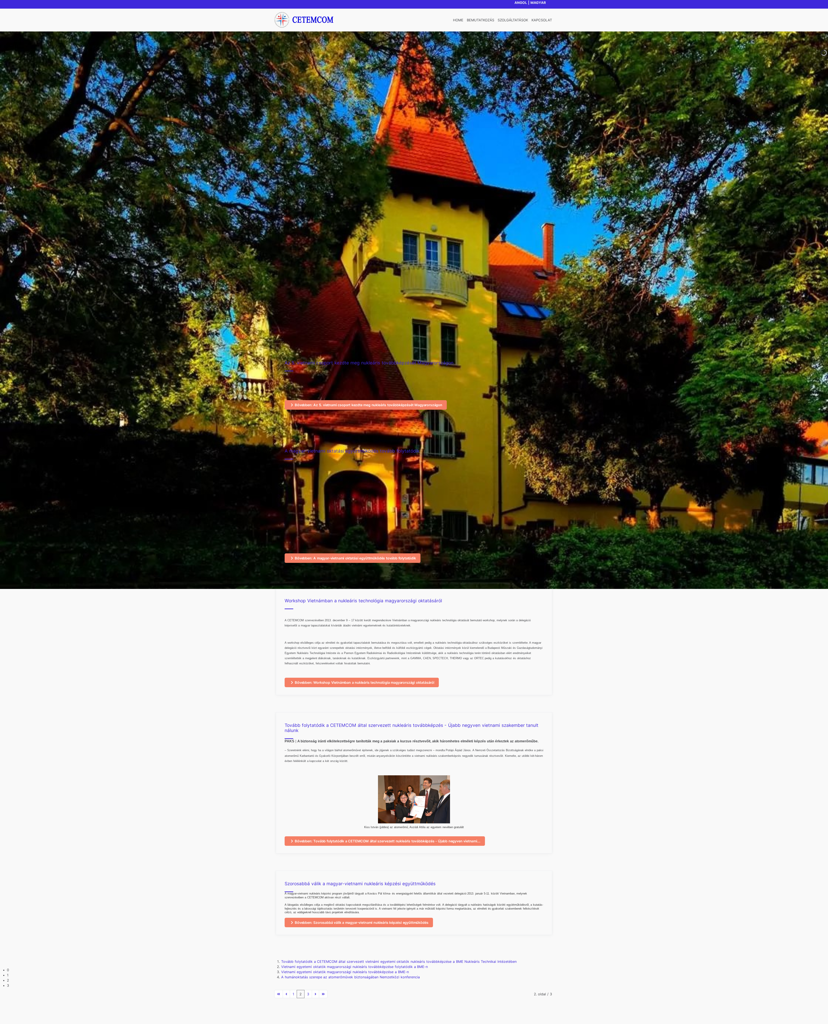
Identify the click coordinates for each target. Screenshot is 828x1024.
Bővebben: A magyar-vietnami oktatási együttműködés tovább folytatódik (355, 558)
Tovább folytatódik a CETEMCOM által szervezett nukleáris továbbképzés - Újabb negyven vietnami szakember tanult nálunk (411, 728)
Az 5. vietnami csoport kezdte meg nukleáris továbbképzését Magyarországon (369, 362)
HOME (458, 20)
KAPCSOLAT (542, 20)
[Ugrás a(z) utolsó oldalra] (323, 994)
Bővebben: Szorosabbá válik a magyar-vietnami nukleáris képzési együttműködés (361, 922)
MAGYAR (538, 2)
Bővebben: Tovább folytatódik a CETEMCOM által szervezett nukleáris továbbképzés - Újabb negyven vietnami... (387, 841)
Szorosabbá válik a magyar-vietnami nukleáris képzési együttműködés (360, 883)
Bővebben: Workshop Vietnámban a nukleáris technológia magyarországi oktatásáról (364, 682)
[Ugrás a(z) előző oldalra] (286, 994)
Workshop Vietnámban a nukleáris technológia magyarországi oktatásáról (363, 600)
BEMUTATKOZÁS (480, 20)
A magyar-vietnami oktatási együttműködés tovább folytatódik (352, 451)
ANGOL (520, 2)
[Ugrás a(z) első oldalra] (278, 994)
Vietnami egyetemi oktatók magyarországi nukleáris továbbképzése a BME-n (345, 972)
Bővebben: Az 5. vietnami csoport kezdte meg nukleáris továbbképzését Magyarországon (368, 405)
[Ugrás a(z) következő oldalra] (315, 994)
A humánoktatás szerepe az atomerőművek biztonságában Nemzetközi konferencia (350, 977)
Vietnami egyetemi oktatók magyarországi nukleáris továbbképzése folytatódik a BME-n (354, 967)
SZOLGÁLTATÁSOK (513, 20)
